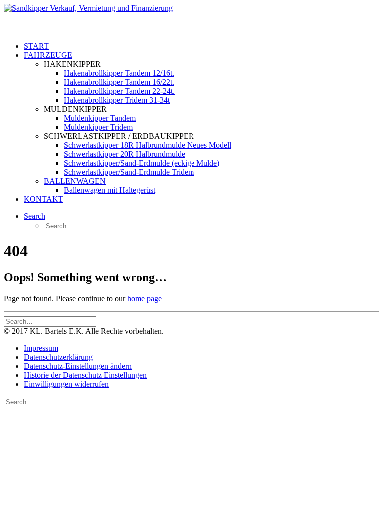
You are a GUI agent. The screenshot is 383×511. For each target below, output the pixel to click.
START (36, 46)
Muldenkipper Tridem (98, 127)
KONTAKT (43, 199)
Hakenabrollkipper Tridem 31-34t (117, 100)
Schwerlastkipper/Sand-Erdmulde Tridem (129, 172)
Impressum (41, 348)
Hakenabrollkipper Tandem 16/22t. (119, 82)
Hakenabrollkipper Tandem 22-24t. (119, 91)
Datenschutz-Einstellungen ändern (78, 366)
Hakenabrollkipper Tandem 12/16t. (119, 73)
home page (144, 298)
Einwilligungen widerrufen (66, 384)
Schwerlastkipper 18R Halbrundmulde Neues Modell (147, 145)
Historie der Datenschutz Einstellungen (85, 375)
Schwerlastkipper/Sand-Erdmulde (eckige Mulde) (141, 163)
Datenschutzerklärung (58, 357)
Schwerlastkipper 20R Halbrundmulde (124, 154)
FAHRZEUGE (48, 55)
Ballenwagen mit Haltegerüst (109, 190)
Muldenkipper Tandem (100, 118)
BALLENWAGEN (75, 181)
